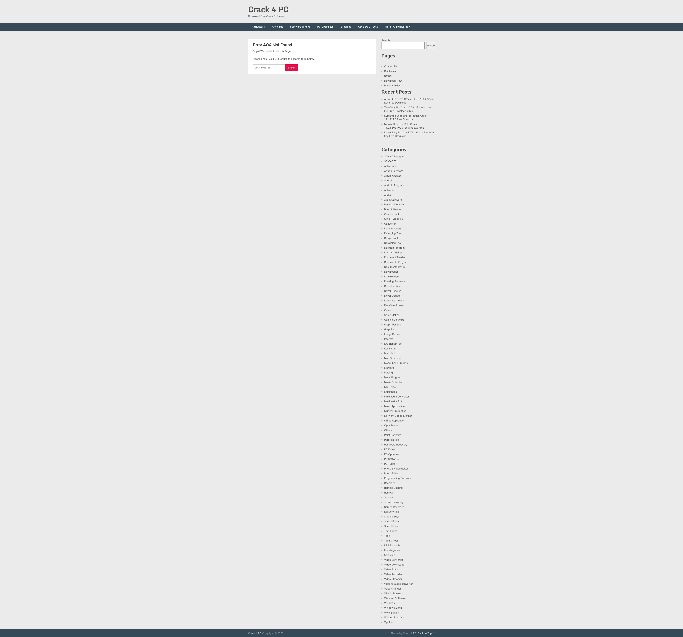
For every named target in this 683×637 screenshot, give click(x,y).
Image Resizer (392, 334)
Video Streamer (393, 578)
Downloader (391, 271)
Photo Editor (391, 473)
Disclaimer (390, 71)
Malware (389, 367)
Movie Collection (393, 382)
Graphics (345, 27)
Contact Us (390, 66)
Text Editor (390, 530)
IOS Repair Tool (393, 343)
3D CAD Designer (394, 156)
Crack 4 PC (268, 9)
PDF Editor (390, 463)
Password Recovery (395, 444)
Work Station (391, 612)
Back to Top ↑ (426, 633)
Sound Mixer (391, 526)
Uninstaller (390, 554)
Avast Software (393, 199)
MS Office (390, 386)
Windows (389, 602)
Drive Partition (392, 286)
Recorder (389, 482)
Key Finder (390, 348)
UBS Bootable (392, 545)
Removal (389, 492)
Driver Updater (392, 295)
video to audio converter (398, 583)
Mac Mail (389, 353)
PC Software (391, 458)
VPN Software (392, 593)
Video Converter (393, 559)
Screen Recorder (394, 506)
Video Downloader (394, 564)
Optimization (391, 425)
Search (386, 40)
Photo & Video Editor (396, 468)
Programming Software (397, 478)
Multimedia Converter (396, 396)
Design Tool (391, 238)
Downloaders (391, 276)
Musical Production (395, 410)
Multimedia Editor (394, 401)
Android (388, 180)
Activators (258, 27)
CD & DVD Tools (368, 27)
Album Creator (392, 175)
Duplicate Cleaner (394, 300)
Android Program (394, 185)
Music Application (394, 406)
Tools (387, 535)
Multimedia (390, 391)
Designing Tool (392, 242)
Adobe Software (393, 170)
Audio (387, 194)
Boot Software (392, 209)
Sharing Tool (391, 516)
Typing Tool (391, 540)
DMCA (387, 75)
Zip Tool (388, 622)
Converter (390, 223)
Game (387, 310)
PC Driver (389, 449)
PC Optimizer (325, 27)
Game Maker (391, 314)
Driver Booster (392, 290)
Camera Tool (391, 214)
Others (388, 430)
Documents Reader (395, 266)
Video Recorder (393, 574)
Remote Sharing (393, 487)
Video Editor (391, 569)
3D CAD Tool (391, 161)
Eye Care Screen (394, 305)
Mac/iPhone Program (396, 362)
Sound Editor (391, 521)
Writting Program (394, 617)
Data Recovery (392, 228)
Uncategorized (392, 550)
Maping (388, 372)
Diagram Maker (393, 252)
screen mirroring (393, 502)
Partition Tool (391, 439)
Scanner (389, 497)
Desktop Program (394, 247)
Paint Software (392, 434)
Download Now (393, 80)
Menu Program (392, 377)
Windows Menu (393, 607)
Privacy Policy (392, 85)
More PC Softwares (396, 27)
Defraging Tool (392, 233)
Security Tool (391, 511)
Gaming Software (394, 319)
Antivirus (277, 27)
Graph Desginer (393, 324)
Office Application (394, 420)
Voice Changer (392, 588)
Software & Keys (300, 27)
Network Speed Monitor (398, 415)
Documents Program (396, 262)
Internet (388, 338)
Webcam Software (395, 598)
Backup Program (394, 204)
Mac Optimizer (392, 358)
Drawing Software (394, 281)
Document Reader (394, 257)
